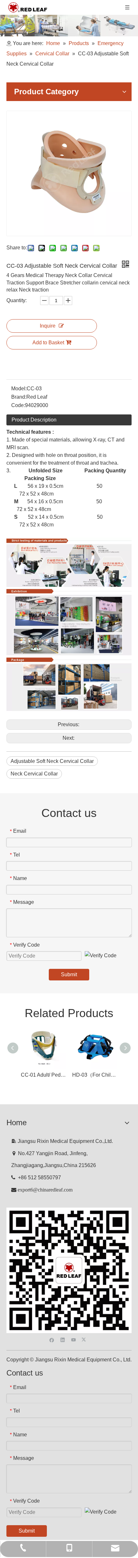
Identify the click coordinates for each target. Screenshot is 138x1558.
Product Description (34, 419)
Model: (19, 388)
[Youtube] (74, 1339)
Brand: (18, 397)
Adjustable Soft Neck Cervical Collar (52, 761)
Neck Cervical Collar (34, 773)
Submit (69, 974)
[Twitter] (85, 1339)
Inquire (48, 326)
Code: (18, 405)
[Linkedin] (63, 1339)
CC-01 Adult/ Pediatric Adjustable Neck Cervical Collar (43, 1075)
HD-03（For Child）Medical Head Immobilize (94, 1075)
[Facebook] (52, 1339)
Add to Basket (48, 342)
